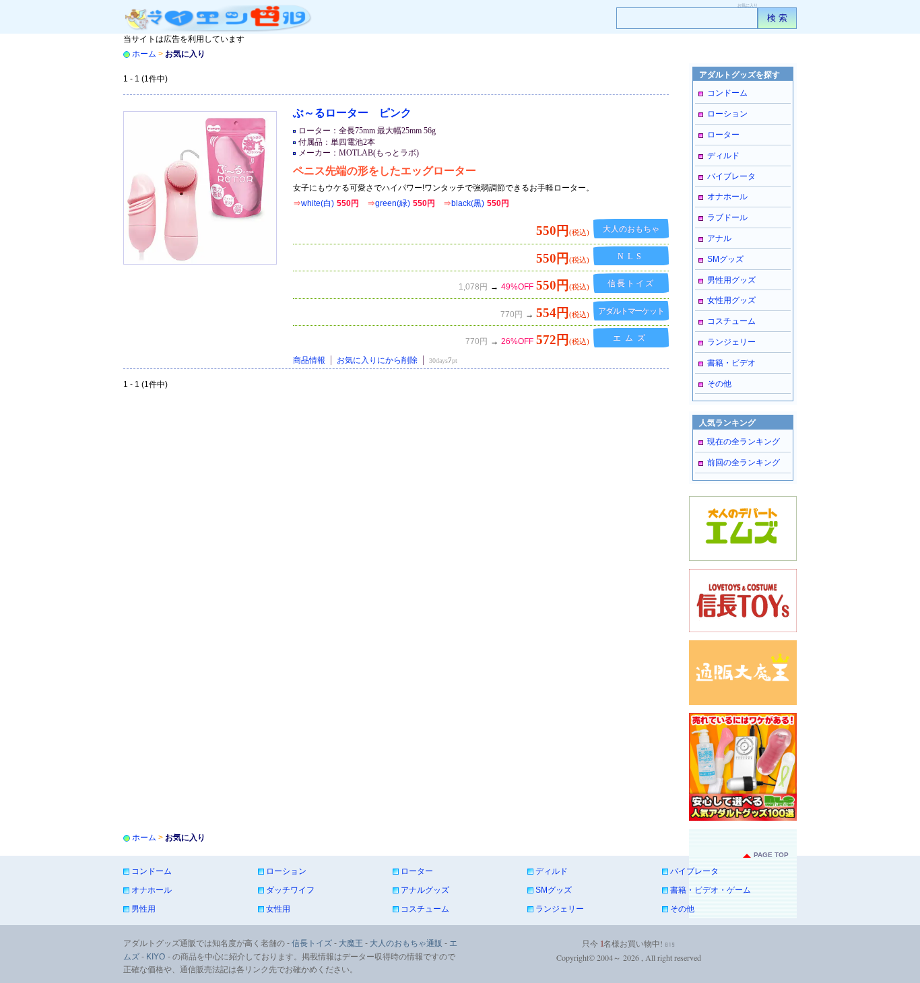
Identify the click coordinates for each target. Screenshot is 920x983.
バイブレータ (731, 176)
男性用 (143, 909)
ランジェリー (731, 342)
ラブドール (727, 217)
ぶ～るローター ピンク (352, 112)
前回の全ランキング (743, 462)
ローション (727, 113)
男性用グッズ (731, 280)
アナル (719, 238)
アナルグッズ (425, 890)
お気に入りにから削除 (377, 360)
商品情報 (309, 360)
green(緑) (401, 203)
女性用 (278, 909)
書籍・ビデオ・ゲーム (710, 890)
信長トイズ (312, 943)
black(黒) (476, 203)
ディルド (723, 155)
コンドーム (727, 93)
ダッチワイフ (290, 890)
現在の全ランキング (743, 441)
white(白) (326, 203)
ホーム (144, 54)
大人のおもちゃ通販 (406, 943)
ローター (723, 134)
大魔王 (351, 943)
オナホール (727, 196)
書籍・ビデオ (731, 363)
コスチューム (731, 321)
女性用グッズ (731, 300)
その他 (719, 383)
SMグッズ (725, 259)
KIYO (155, 956)
